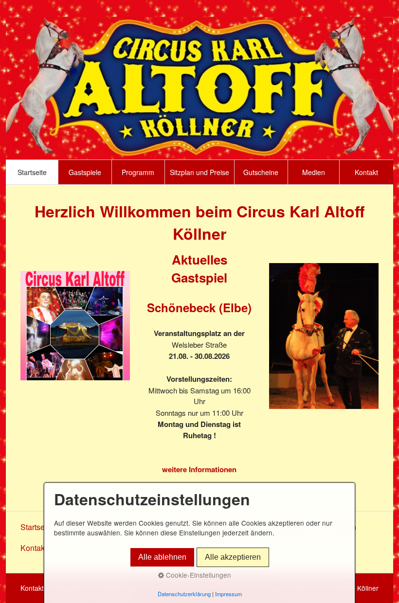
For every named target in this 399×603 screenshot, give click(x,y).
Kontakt (366, 172)
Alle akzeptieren (233, 557)
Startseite (32, 172)
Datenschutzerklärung (184, 594)
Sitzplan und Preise (199, 172)
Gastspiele (85, 172)
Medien (313, 172)
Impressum (228, 594)
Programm (138, 172)
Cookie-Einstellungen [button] (197, 575)
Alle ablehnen (162, 557)
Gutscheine (260, 172)
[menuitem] (32, 172)
